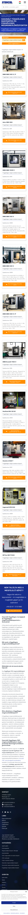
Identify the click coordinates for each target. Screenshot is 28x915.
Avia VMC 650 (8, 122)
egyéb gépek (5, 846)
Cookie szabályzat (6, 913)
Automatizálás (5, 853)
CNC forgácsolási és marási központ (10, 855)
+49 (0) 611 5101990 (14, 607)
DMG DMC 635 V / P (9, 74)
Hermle (3, 885)
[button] (26, 891)
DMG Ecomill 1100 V (9, 362)
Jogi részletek (22, 913)
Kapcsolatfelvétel (6, 818)
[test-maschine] (14, 55)
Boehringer (4, 889)
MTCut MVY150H (9, 555)
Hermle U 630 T (8, 461)
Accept (14, 902)
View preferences (14, 909)
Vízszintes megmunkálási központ (10, 863)
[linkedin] (8, 812)
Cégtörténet (5, 824)
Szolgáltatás (5, 822)
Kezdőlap (3, 15)
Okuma (3, 887)
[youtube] (5, 812)
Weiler (3, 880)
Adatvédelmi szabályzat (15, 913)
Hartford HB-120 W (9, 411)
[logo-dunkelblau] (7, 2)
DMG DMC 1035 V (9, 170)
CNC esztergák (5, 858)
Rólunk (4, 820)
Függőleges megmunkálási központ (10, 868)
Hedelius (4, 882)
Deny (14, 906)
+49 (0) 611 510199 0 (9, 806)
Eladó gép (4, 828)
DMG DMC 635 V (8, 216)
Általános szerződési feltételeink (10, 839)
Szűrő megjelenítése (13, 43)
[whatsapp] (10, 812)
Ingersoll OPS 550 (9, 507)
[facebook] (2, 812)
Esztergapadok (5, 848)
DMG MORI (4, 877)
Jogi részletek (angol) (7, 835)
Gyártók (4, 826)
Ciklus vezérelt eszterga (7, 860)
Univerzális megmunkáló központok (10, 865)
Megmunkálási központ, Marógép (13, 15)
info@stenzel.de (8, 804)
